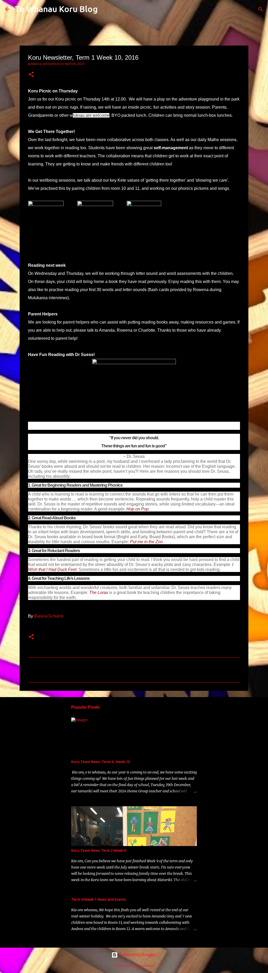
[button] (31, 75)
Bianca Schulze (48, 616)
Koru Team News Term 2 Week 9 (98, 850)
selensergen (146, 965)
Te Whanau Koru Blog (56, 9)
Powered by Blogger (137, 955)
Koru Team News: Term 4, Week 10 (100, 762)
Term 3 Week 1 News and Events (98, 899)
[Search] (105, 9)
